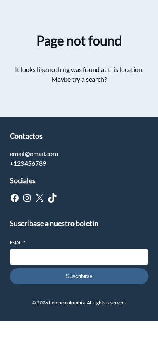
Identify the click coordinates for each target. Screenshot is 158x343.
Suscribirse (79, 276)
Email (17, 242)
